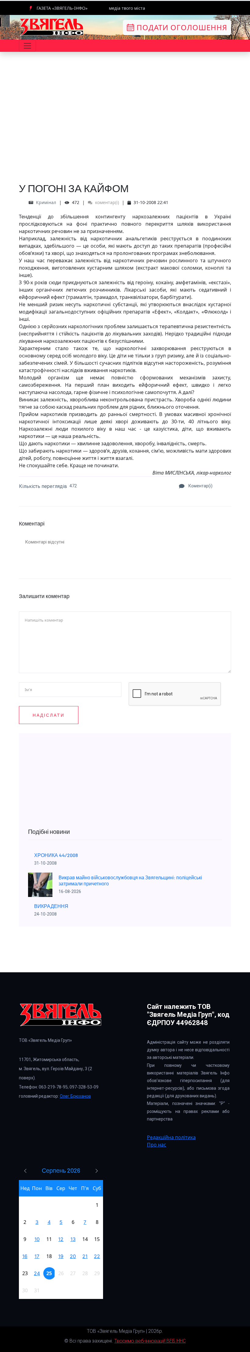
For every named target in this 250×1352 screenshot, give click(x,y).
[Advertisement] (125, 131)
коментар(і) (106, 202)
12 (60, 1239)
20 (73, 1256)
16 (24, 1256)
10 (37, 1239)
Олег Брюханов (75, 1096)
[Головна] (52, 26)
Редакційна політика (171, 1137)
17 (36, 1256)
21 (85, 1256)
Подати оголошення (180, 27)
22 (97, 1256)
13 (73, 1239)
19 (60, 1256)
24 (37, 1273)
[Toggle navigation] (27, 46)
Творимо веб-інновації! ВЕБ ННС (150, 1341)
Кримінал (46, 202)
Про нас (156, 1144)
